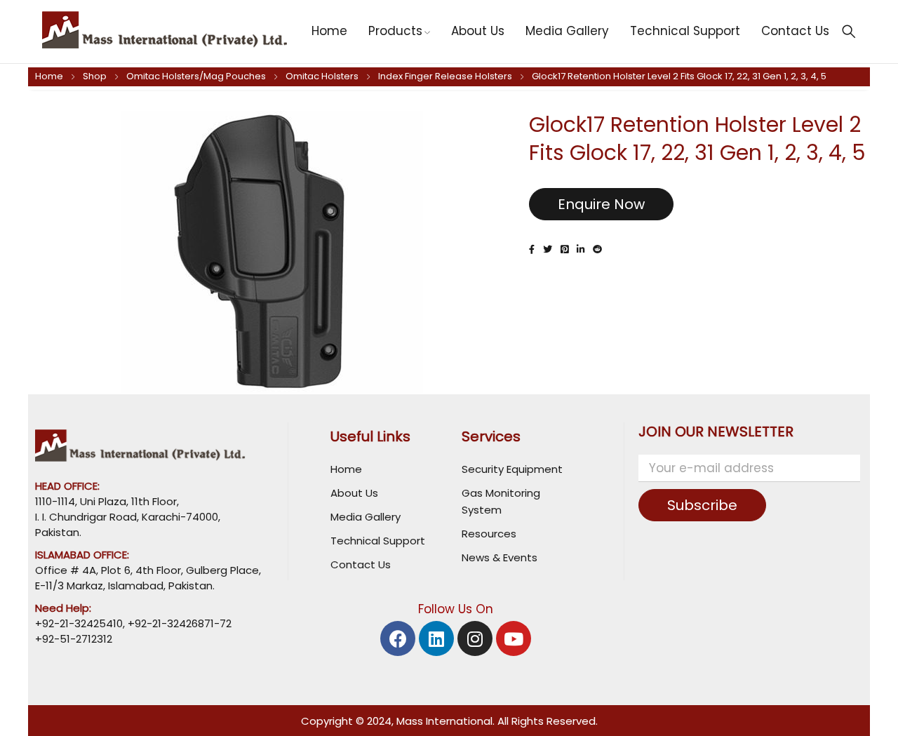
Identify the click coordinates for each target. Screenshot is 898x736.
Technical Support (377, 540)
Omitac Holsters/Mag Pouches (196, 76)
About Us (354, 493)
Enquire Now (601, 204)
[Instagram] (474, 638)
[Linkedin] (436, 638)
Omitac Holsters (322, 76)
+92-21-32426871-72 (178, 623)
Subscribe (702, 505)
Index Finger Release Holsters (445, 76)
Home (49, 76)
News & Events (499, 557)
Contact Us (360, 564)
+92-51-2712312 (73, 638)
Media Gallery (365, 516)
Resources (489, 533)
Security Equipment (512, 469)
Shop (95, 76)
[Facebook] (397, 638)
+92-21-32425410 (79, 623)
